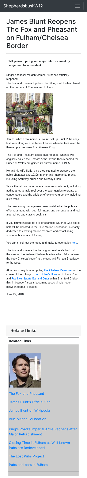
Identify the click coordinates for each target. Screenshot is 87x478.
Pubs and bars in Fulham (28, 465)
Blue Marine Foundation (27, 419)
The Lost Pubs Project (26, 456)
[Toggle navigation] (78, 6)
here (74, 242)
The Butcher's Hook (45, 274)
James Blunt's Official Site (29, 402)
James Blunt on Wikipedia (29, 410)
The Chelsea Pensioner (58, 270)
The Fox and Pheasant (26, 393)
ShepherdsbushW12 (23, 5)
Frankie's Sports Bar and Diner (30, 278)
